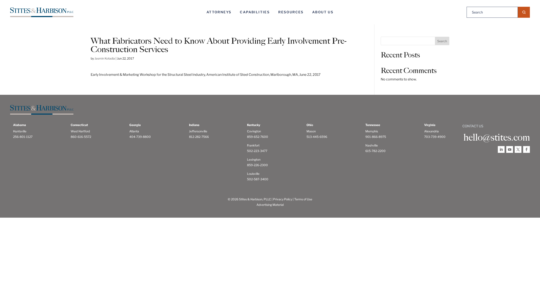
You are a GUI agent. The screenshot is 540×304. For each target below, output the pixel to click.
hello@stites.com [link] (496, 137)
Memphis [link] (371, 131)
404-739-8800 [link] (140, 136)
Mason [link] (311, 131)
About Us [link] (322, 12)
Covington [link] (254, 131)
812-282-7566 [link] (199, 136)
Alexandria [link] (431, 131)
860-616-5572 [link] (81, 136)
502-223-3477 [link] (257, 151)
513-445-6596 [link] (316, 136)
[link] (41, 12)
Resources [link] (291, 12)
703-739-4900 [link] (435, 136)
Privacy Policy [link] (282, 199)
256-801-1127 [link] (22, 136)
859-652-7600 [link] (257, 136)
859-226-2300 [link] (257, 165)
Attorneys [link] (219, 12)
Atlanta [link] (134, 131)
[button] (524, 12)
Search (442, 41)
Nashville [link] (371, 145)
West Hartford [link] (80, 131)
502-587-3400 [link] (257, 179)
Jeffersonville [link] (198, 131)
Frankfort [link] (253, 145)
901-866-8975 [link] (375, 136)
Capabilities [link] (255, 12)
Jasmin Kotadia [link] (104, 58)
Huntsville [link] (19, 131)
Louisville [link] (253, 173)
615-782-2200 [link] (375, 151)
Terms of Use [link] (303, 199)
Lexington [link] (254, 159)
